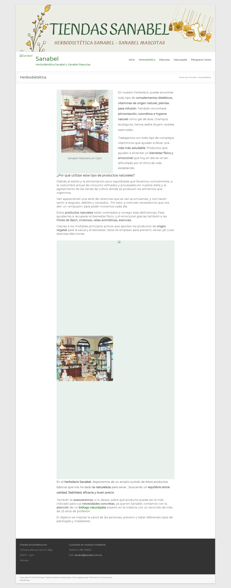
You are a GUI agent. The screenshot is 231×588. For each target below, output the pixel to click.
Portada (192, 77)
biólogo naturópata (92, 507)
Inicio (132, 60)
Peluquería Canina (201, 60)
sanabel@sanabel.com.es (88, 555)
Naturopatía (180, 60)
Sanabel (47, 58)
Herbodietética (147, 60)
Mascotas (164, 60)
